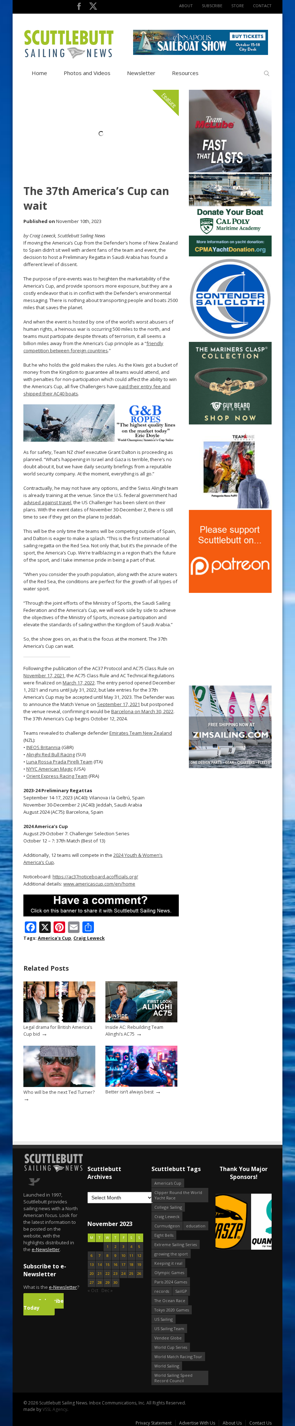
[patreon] (230, 591)
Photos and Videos (87, 72)
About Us (232, 1423)
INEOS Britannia (43, 747)
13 (92, 1264)
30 (115, 1282)
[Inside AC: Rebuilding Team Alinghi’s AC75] (141, 1021)
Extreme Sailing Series (175, 1244)
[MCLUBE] (230, 171)
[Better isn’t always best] (141, 1085)
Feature (169, 100)
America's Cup (54, 938)
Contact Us (260, 1423)
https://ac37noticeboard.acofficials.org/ (95, 876)
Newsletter (141, 72)
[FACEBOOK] (79, 7)
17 (123, 1264)
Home (39, 72)
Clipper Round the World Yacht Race (178, 1195)
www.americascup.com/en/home (99, 884)
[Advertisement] (234, 639)
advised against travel (47, 502)
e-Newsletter (46, 1249)
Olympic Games (169, 1272)
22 (107, 1273)
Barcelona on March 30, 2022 (142, 711)
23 (115, 1273)
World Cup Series (170, 1347)
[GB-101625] (101, 440)
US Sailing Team (169, 1328)
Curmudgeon (167, 1225)
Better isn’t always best (129, 1092)
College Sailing (168, 1207)
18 (131, 1264)
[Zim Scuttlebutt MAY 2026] (230, 766)
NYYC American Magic (49, 769)
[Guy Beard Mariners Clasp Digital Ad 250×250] (230, 423)
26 (139, 1273)
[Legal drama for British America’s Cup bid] (59, 1021)
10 (123, 1255)
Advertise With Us (197, 1423)
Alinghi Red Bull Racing (50, 754)
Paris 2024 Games (170, 1282)
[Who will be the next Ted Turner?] (59, 1085)
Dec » (107, 1290)
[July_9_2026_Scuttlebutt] (230, 255)
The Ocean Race (169, 1300)
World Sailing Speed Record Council (173, 1377)
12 (139, 1255)
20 (92, 1273)
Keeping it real (168, 1263)
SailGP (181, 1291)
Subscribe (212, 5)
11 (131, 1255)
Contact (262, 5)
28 (99, 1282)
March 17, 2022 (79, 682)
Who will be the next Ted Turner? (59, 1092)
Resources (185, 72)
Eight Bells (163, 1235)
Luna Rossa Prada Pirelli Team (59, 761)
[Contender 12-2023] (230, 339)
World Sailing (166, 1366)
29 (107, 1282)
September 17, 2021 (118, 704)
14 (99, 1264)
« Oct (92, 1290)
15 (107, 1264)
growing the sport (171, 1254)
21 (99, 1273)
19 (139, 1264)
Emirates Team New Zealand (140, 733)
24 (123, 1273)
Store (237, 5)
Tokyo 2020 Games (171, 1310)
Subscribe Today (43, 1304)
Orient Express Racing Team (56, 776)
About (186, 5)
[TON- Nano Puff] (230, 507)
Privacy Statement (154, 1423)
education (195, 1225)
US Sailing (163, 1319)
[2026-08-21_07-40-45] (200, 53)
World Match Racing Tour (178, 1356)
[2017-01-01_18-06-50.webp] (243, 1222)
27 (92, 1282)
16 (115, 1264)
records (161, 1291)
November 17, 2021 (43, 675)
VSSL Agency (54, 1409)
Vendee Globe (168, 1338)
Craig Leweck (89, 938)
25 (131, 1273)
